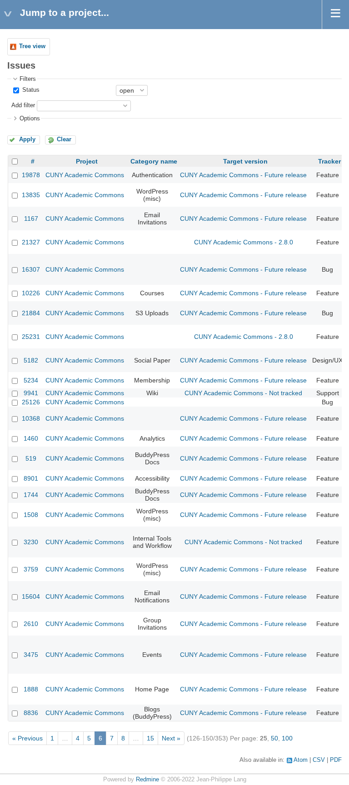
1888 (31, 689)
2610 (31, 623)
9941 (31, 393)
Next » (171, 738)
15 (150, 738)
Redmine (147, 779)
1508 (31, 514)
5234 (31, 380)
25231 (31, 336)
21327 (31, 242)
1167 (31, 218)
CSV (319, 760)
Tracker (329, 161)
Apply (27, 139)
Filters (28, 79)
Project (87, 161)
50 (274, 738)
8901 (31, 478)
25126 (31, 402)
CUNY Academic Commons (84, 175)
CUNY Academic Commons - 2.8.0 (243, 242)
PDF (336, 760)
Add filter (23, 105)
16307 (31, 269)
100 (287, 738)
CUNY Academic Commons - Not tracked (243, 393)
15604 (31, 596)
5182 (31, 360)
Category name (153, 161)
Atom (301, 760)
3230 (31, 542)
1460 (31, 438)
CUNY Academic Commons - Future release (243, 175)
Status (30, 90)
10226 (31, 293)
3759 (31, 569)
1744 (31, 494)
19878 (31, 175)
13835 (31, 195)
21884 (31, 313)
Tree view (32, 46)
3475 (31, 654)
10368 (31, 418)
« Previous (27, 738)
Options (30, 118)
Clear (64, 139)
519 (30, 458)
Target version (245, 161)
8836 (31, 712)
